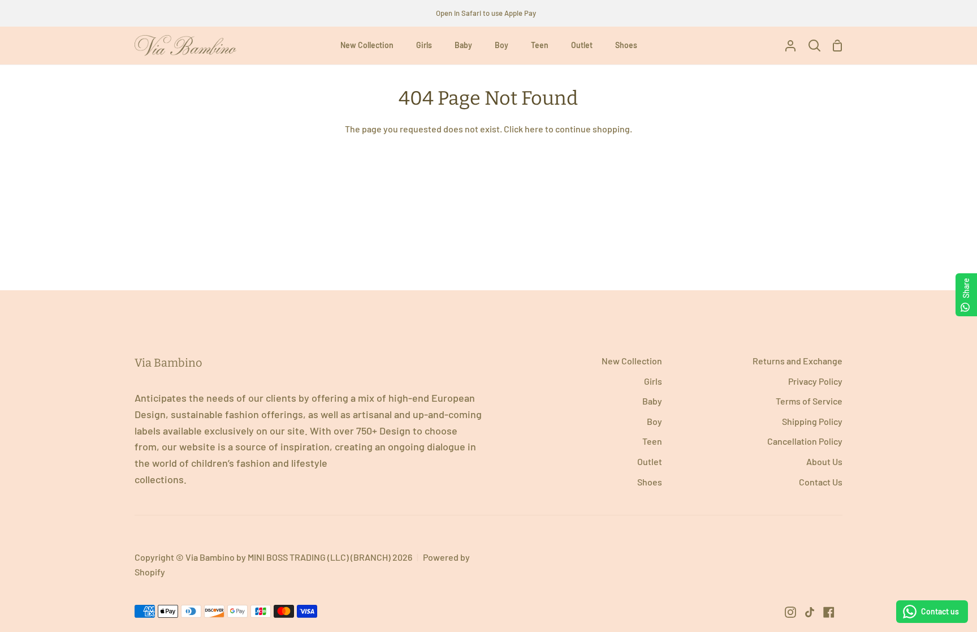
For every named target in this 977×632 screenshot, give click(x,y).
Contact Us (820, 481)
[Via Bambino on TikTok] (809, 612)
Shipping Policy (812, 421)
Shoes (649, 481)
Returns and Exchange (797, 360)
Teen (652, 441)
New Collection (632, 360)
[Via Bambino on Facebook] (829, 612)
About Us (824, 461)
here (534, 128)
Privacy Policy (815, 381)
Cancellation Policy (804, 441)
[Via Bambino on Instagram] (790, 612)
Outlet (649, 461)
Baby (652, 400)
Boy (654, 421)
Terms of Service (809, 400)
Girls (653, 381)
